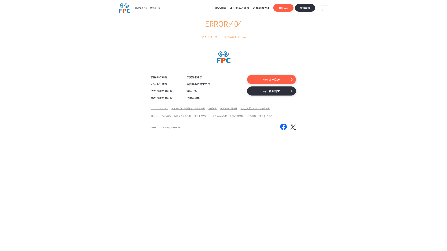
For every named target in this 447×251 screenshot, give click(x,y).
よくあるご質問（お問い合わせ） (228, 115)
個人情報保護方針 (228, 108)
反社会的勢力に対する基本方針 (255, 108)
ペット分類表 (159, 84)
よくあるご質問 (240, 8)
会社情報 (252, 115)
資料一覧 (191, 91)
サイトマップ (265, 115)
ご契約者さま (194, 77)
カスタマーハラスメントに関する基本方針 (171, 115)
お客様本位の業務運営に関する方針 (188, 108)
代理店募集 (193, 98)
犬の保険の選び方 (161, 91)
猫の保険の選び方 (161, 98)
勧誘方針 (212, 108)
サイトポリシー (202, 115)
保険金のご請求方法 (198, 84)
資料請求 (305, 8)
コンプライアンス (159, 108)
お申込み (283, 8)
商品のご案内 (159, 77)
